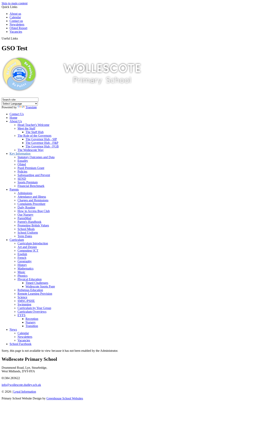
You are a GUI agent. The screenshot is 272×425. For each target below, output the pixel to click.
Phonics (22, 275)
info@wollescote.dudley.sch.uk (21, 384)
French (22, 257)
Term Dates (25, 236)
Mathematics (25, 268)
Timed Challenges (36, 283)
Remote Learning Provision (35, 293)
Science (22, 297)
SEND (22, 178)
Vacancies (16, 31)
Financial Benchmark (31, 186)
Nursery (30, 322)
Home (13, 117)
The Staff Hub (34, 132)
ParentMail (24, 218)
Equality (23, 160)
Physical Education (30, 279)
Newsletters (17, 24)
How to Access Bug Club (34, 211)
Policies (22, 171)
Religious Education (30, 290)
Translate (31, 107)
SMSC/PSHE (26, 300)
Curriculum (17, 239)
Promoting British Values (33, 225)
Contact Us (17, 114)
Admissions (25, 193)
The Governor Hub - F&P (41, 142)
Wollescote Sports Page (40, 286)
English (22, 254)
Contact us (16, 21)
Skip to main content (14, 3)
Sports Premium (28, 182)
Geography (25, 261)
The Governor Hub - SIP (41, 139)
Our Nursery (25, 214)
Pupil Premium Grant (31, 168)
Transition (31, 326)
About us (15, 13)
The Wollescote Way (31, 150)
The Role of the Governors (34, 135)
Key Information (20, 153)
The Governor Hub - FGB (42, 146)
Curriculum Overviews (32, 311)
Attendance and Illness (32, 196)
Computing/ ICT (28, 250)
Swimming (24, 304)
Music (21, 272)
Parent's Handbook (29, 221)
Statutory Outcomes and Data (36, 157)
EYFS (21, 315)
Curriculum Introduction (33, 243)
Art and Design (27, 247)
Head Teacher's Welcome (33, 125)
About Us (16, 121)
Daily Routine (26, 207)
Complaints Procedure (31, 204)
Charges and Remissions (33, 200)
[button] (19, 38)
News (13, 329)
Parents (14, 189)
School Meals (26, 229)
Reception (31, 318)
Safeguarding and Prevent (34, 175)
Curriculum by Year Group (34, 308)
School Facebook (20, 344)
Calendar (15, 17)
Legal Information (24, 391)
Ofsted (22, 164)
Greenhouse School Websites (64, 398)
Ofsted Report (18, 28)
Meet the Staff (26, 128)
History (22, 265)
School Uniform (28, 232)
